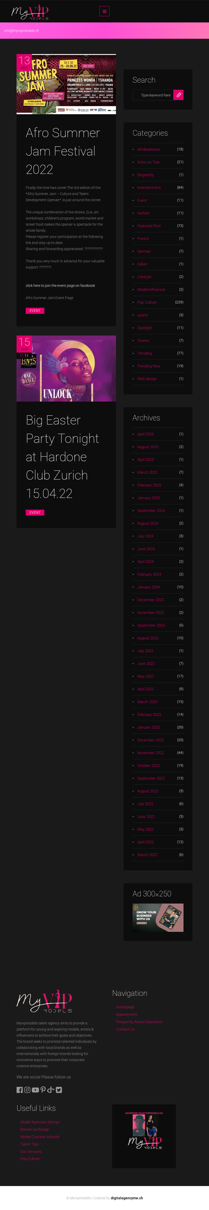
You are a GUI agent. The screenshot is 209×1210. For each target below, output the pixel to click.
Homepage (125, 1007)
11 (26, 356)
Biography (145, 175)
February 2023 (149, 714)
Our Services (31, 1151)
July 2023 (145, 651)
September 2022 (151, 778)
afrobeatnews (148, 149)
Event (35, 310)
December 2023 (150, 600)
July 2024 (145, 536)
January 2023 (148, 727)
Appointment (126, 1014)
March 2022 (147, 855)
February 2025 (149, 485)
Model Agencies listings (40, 1122)
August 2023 (147, 638)
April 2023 (145, 689)
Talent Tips (29, 1144)
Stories (143, 340)
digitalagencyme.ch (127, 1198)
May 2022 (145, 829)
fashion (143, 213)
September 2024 (151, 510)
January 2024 (148, 587)
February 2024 (149, 574)
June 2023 (146, 663)
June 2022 (146, 816)
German (144, 251)
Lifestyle (144, 277)
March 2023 (147, 702)
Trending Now (148, 366)
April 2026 (145, 434)
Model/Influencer (151, 289)
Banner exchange (34, 1129)
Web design (147, 379)
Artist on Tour (148, 162)
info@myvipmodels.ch (21, 31)
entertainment (149, 187)
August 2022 (147, 791)
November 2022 (150, 753)
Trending (144, 353)
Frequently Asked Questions (139, 1022)
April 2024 (145, 561)
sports (142, 315)
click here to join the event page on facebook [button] (60, 286)
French (143, 238)
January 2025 (148, 498)
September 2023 (151, 625)
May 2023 (145, 676)
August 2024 (147, 523)
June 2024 (146, 549)
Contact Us (125, 1029)
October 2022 (148, 765)
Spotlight (144, 328)
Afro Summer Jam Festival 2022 (63, 151)
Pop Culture (147, 302)
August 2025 (147, 447)
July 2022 (145, 804)
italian (142, 264)
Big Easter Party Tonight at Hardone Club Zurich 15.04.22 (62, 457)
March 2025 (147, 472)
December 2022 (150, 740)
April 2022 (145, 842)
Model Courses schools (40, 1137)
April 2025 (145, 459)
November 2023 (150, 612)
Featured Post (149, 226)
